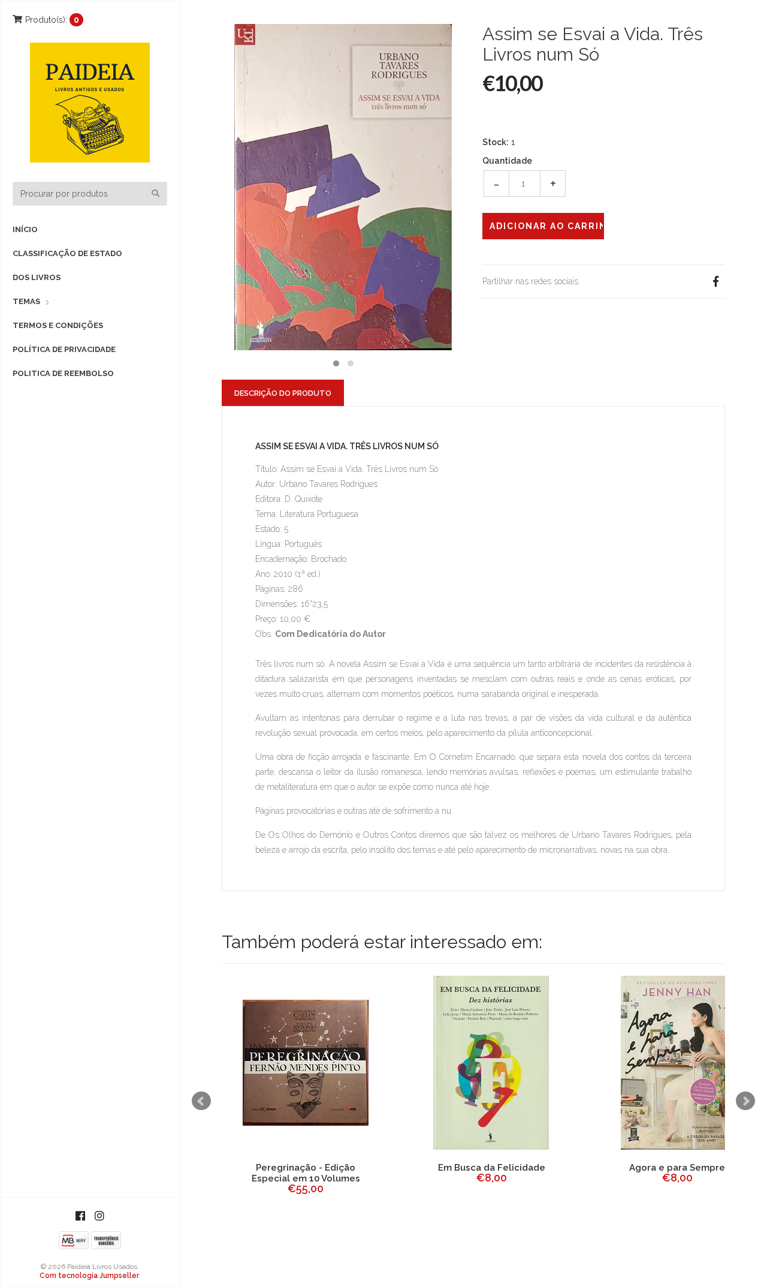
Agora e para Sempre (677, 1167)
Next (745, 1101)
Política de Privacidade (64, 349)
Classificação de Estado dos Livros (67, 265)
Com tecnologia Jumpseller (89, 1275)
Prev (201, 1101)
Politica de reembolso (63, 373)
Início (25, 229)
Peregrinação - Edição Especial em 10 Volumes (306, 1173)
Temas (26, 301)
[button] (336, 361)
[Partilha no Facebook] (715, 281)
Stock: (495, 142)
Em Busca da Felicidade (491, 1167)
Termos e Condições (58, 325)
